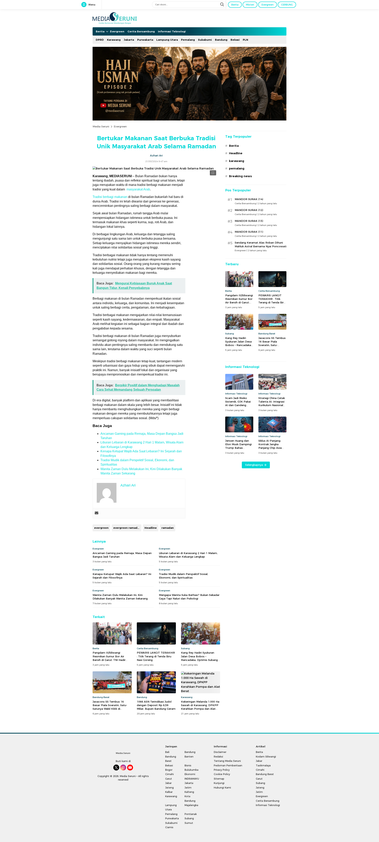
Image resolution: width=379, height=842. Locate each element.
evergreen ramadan (127, 527)
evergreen (101, 527)
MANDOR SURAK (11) (249, 231)
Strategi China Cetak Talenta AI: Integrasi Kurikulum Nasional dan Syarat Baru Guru (272, 403)
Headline (150, 527)
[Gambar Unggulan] (153, 168)
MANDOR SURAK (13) (249, 220)
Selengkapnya (254, 464)
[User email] (96, 513)
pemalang (236, 168)
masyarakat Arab (138, 189)
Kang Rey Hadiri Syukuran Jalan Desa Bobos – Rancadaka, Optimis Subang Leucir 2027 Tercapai (199, 658)
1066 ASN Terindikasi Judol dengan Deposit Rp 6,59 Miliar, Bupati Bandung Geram (156, 705)
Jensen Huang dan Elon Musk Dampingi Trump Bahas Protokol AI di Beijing (239, 446)
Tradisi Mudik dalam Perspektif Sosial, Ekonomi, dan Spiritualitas (183, 575)
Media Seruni (101, 126)
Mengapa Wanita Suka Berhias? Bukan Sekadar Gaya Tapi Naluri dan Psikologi (189, 596)
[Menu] (85, 4)
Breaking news (240, 176)
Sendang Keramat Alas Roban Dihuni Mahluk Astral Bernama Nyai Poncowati (260, 244)
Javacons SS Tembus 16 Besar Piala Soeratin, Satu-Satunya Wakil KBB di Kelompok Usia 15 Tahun (110, 707)
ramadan (167, 527)
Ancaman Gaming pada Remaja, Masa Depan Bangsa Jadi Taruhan (122, 554)
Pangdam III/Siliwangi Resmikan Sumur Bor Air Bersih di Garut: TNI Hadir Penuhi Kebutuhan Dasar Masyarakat (109, 660)
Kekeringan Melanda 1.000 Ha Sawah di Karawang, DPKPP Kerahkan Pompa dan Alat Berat (200, 707)
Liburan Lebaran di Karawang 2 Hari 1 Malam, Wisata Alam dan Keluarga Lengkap (188, 554)
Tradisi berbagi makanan (110, 197)
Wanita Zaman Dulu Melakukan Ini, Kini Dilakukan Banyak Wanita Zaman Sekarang (120, 596)
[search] (222, 4)
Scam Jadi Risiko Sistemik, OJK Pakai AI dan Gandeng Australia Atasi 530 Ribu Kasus (238, 405)
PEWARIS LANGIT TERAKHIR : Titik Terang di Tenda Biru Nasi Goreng (156, 656)
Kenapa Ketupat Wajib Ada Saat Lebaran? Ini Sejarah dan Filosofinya (122, 575)
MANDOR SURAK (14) (249, 199)
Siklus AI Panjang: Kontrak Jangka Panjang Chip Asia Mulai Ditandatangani (272, 446)
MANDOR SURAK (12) (249, 210)
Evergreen (120, 126)
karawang (236, 161)
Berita (234, 146)
